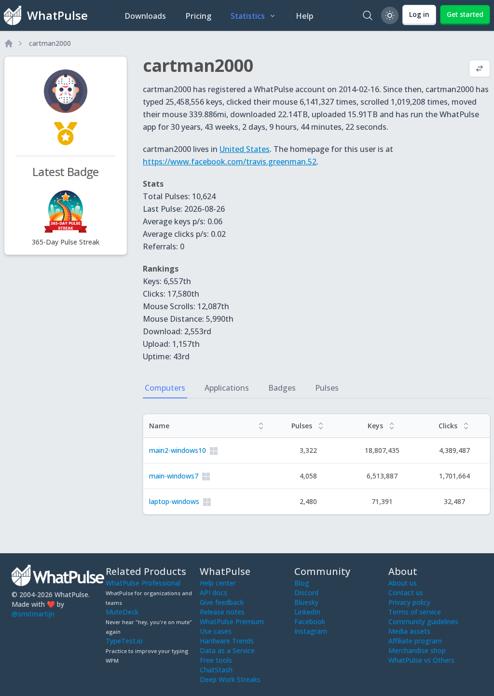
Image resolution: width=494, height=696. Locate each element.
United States (245, 149)
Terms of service (414, 611)
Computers (165, 387)
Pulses (327, 387)
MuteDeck (122, 611)
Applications (227, 387)
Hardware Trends (227, 640)
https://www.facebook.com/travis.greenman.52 (229, 161)
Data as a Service (227, 650)
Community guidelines (423, 621)
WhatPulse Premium (232, 621)
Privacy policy (409, 602)
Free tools (216, 660)
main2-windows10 (177, 450)
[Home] (9, 43)
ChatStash (216, 669)
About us (402, 582)
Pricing (198, 16)
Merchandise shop (417, 650)
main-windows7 (173, 475)
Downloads (145, 16)
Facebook (309, 621)
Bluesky (306, 602)
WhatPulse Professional (143, 582)
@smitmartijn (33, 613)
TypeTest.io (124, 640)
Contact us (405, 592)
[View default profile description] (479, 69)
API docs (213, 592)
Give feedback (222, 602)
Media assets (409, 631)
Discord (306, 592)
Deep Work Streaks (230, 679)
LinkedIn (307, 611)
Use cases (216, 631)
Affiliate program (415, 640)
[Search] (367, 15)
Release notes (222, 611)
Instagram (310, 631)
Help (305, 16)
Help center (218, 582)
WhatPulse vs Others (421, 660)
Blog (301, 582)
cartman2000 (50, 43)
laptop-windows (174, 501)
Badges (282, 387)
